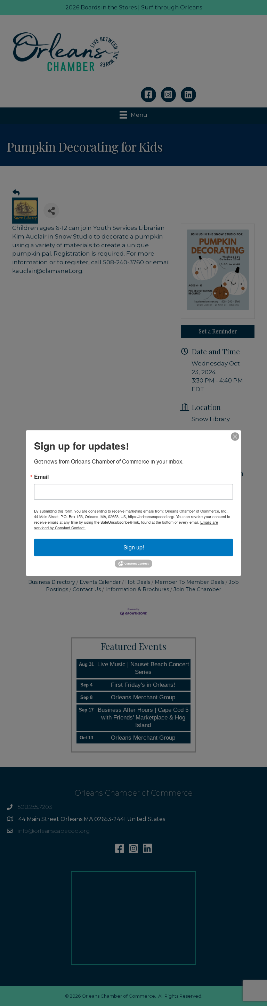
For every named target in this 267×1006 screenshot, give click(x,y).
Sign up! (133, 547)
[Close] (235, 436)
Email (41, 477)
